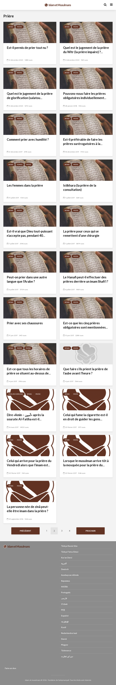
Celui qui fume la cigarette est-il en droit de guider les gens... (85, 417)
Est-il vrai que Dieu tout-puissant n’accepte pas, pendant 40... (29, 233)
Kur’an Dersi (66, 557)
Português (65, 592)
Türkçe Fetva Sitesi (69, 552)
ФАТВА (64, 586)
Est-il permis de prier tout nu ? (27, 48)
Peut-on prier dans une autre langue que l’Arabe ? (27, 279)
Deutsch (65, 569)
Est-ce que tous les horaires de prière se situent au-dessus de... (29, 371)
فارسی (64, 598)
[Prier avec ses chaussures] (29, 307)
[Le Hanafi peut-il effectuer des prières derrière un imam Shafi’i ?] (86, 261)
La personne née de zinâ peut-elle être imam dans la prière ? (28, 509)
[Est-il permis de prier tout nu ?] (29, 32)
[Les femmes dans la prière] (29, 170)
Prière (19, 27)
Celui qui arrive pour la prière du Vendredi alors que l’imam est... (29, 463)
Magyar (64, 644)
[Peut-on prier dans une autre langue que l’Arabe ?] (29, 261)
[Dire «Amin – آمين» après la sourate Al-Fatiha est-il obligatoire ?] (29, 399)
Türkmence (66, 650)
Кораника (65, 581)
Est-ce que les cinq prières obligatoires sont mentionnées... (85, 325)
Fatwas (10, 27)
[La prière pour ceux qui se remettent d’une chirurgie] (86, 215)
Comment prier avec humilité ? (28, 139)
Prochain (90, 531)
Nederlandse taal (69, 633)
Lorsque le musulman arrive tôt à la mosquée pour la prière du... (86, 463)
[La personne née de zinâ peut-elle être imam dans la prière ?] (29, 491)
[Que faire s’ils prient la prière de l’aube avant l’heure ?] (86, 353)
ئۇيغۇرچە (65, 621)
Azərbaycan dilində (70, 575)
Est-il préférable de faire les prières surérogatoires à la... (82, 142)
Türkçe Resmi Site (69, 546)
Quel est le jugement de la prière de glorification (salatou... (30, 96)
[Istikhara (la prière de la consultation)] (86, 170)
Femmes (19, 164)
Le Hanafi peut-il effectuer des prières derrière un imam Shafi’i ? (85, 279)
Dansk (64, 639)
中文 (63, 610)
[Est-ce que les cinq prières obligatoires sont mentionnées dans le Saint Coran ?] (86, 307)
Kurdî (63, 627)
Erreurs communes (15, 394)
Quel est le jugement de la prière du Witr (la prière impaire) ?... (86, 50)
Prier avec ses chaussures (25, 323)
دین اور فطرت (67, 656)
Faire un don (10, 668)
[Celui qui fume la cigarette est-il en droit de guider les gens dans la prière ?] (86, 399)
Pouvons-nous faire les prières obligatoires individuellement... (84, 96)
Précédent (25, 531)
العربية (64, 563)
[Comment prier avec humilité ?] (29, 124)
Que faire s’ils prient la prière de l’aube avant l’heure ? (85, 371)
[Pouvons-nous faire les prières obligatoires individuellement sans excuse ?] (86, 78)
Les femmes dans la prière (25, 185)
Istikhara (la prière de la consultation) (79, 187)
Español (64, 615)
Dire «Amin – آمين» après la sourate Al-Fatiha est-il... (25, 417)
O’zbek (64, 604)
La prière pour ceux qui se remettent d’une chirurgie (81, 233)
